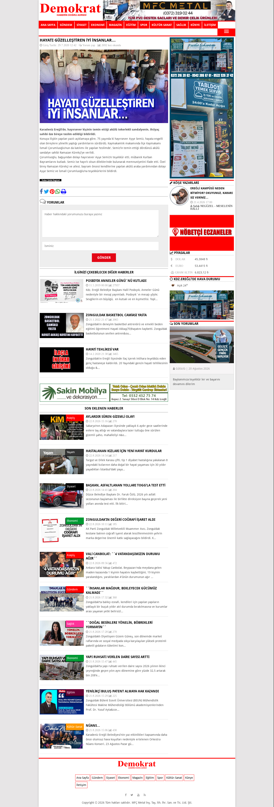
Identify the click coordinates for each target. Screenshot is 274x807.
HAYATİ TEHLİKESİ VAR (102, 349)
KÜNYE (195, 24)
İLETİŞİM (210, 24)
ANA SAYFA (48, 24)
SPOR (143, 24)
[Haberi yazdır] (63, 191)
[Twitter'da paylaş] (46, 191)
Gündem (97, 777)
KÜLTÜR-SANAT (162, 24)
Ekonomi (123, 777)
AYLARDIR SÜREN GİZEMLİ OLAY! (110, 417)
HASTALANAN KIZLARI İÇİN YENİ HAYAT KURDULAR (124, 451)
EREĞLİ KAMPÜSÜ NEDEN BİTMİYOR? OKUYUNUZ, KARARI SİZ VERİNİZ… (211, 193)
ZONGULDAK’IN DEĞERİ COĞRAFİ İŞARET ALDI (120, 520)
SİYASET (82, 24)
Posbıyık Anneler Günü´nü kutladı (116, 281)
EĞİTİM (131, 24)
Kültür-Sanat (174, 777)
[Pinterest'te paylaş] (52, 191)
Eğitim (150, 777)
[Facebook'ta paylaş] (41, 191)
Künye (189, 777)
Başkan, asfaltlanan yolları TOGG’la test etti (125, 485)
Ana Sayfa (82, 777)
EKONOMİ (98, 24)
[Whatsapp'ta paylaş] (57, 191)
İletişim (81, 785)
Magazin (137, 777)
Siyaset (110, 777)
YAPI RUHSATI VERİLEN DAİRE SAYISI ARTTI (117, 657)
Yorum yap (88, 45)
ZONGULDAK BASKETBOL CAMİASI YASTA (116, 315)
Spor (160, 777)
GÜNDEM (66, 24)
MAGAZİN (115, 24)
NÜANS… (93, 726)
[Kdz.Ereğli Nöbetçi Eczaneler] (202, 247)
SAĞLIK (181, 24)
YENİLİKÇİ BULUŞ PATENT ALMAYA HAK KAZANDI (122, 691)
